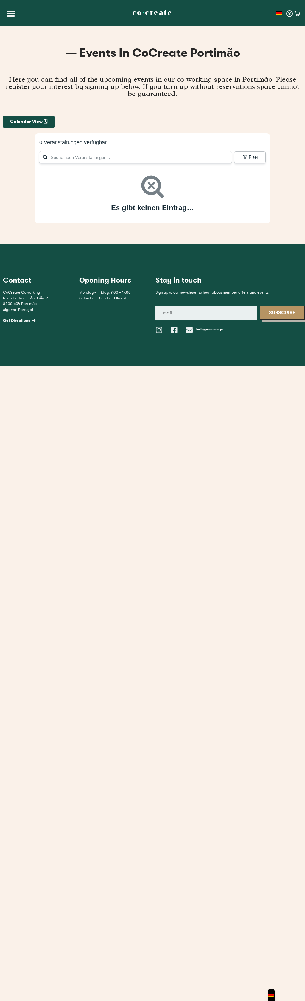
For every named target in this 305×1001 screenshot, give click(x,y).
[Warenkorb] (297, 13)
